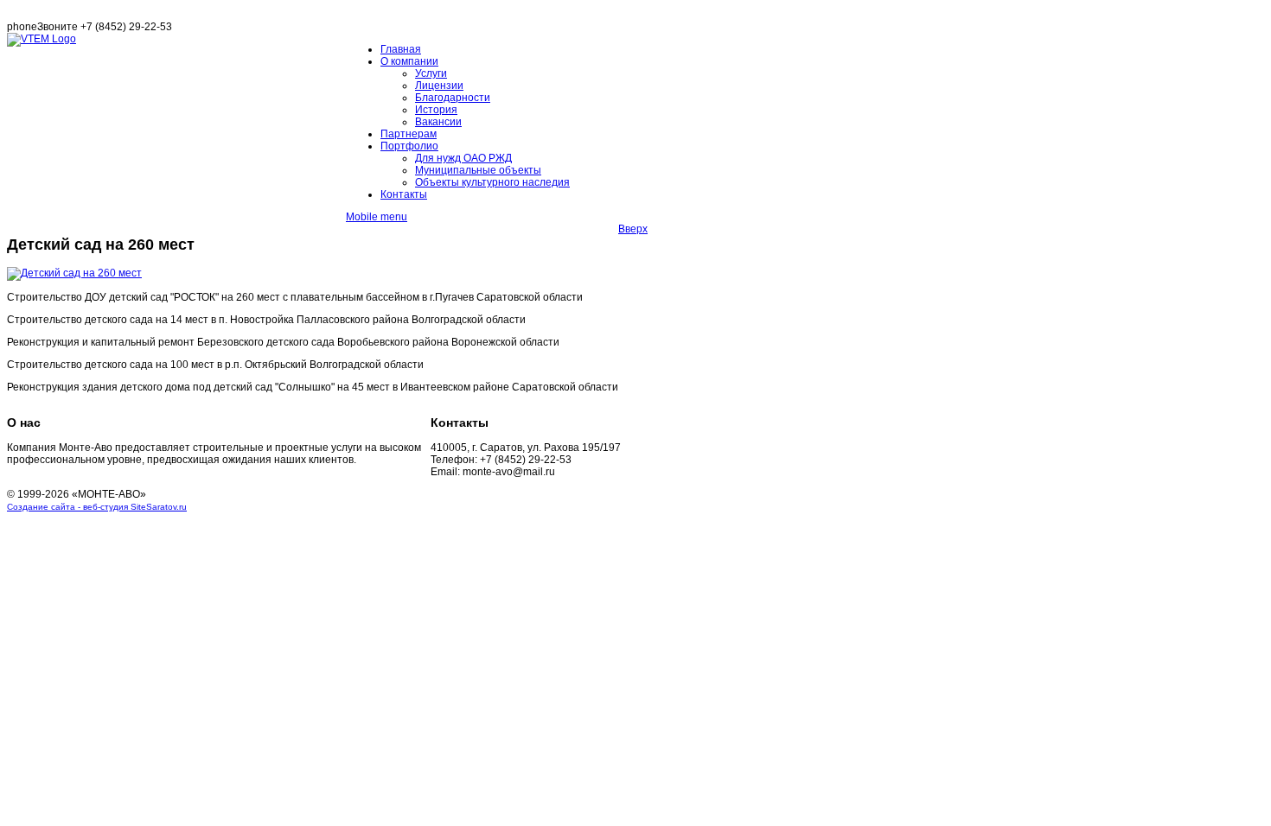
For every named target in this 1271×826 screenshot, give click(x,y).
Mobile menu (376, 217)
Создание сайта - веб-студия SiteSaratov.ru (97, 506)
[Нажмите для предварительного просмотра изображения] (74, 273)
